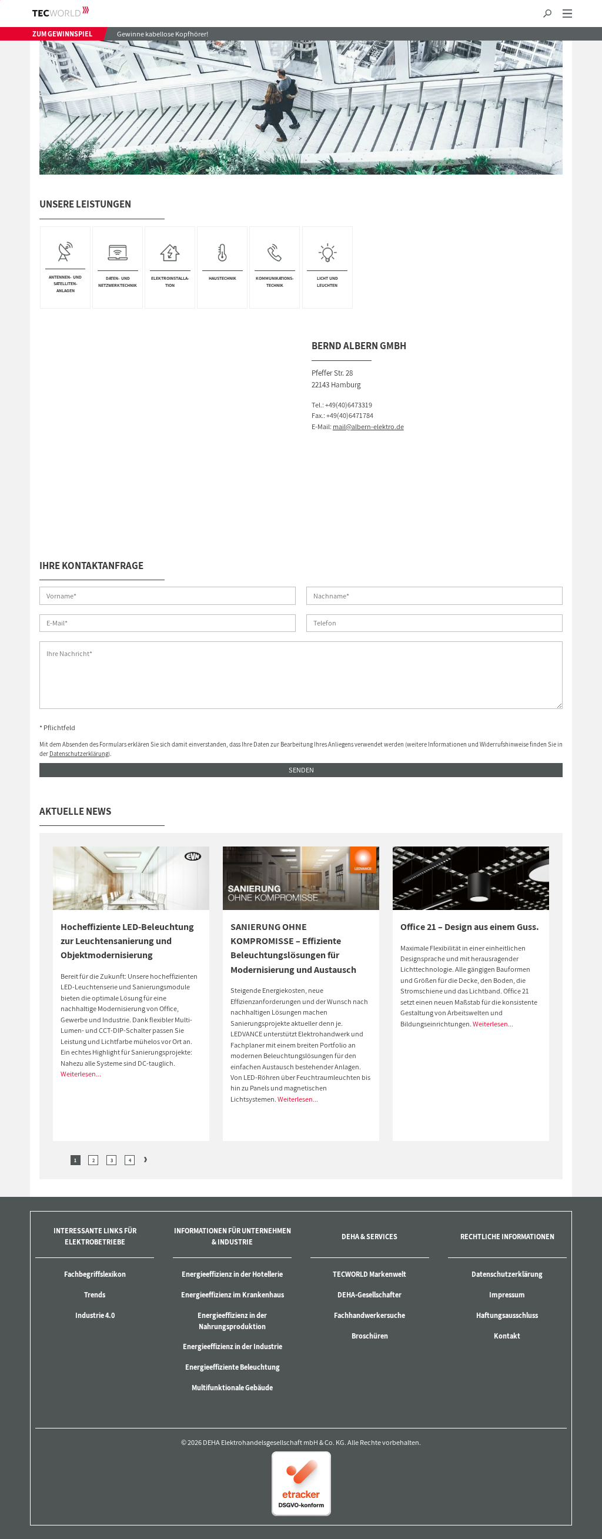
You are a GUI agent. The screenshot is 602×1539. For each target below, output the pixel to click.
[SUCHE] (547, 14)
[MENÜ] (567, 14)
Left (59, 1160)
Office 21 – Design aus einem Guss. (469, 926)
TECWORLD (70, 11)
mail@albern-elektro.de (368, 426)
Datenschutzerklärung (78, 754)
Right (145, 1160)
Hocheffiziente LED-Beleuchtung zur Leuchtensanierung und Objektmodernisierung (127, 941)
